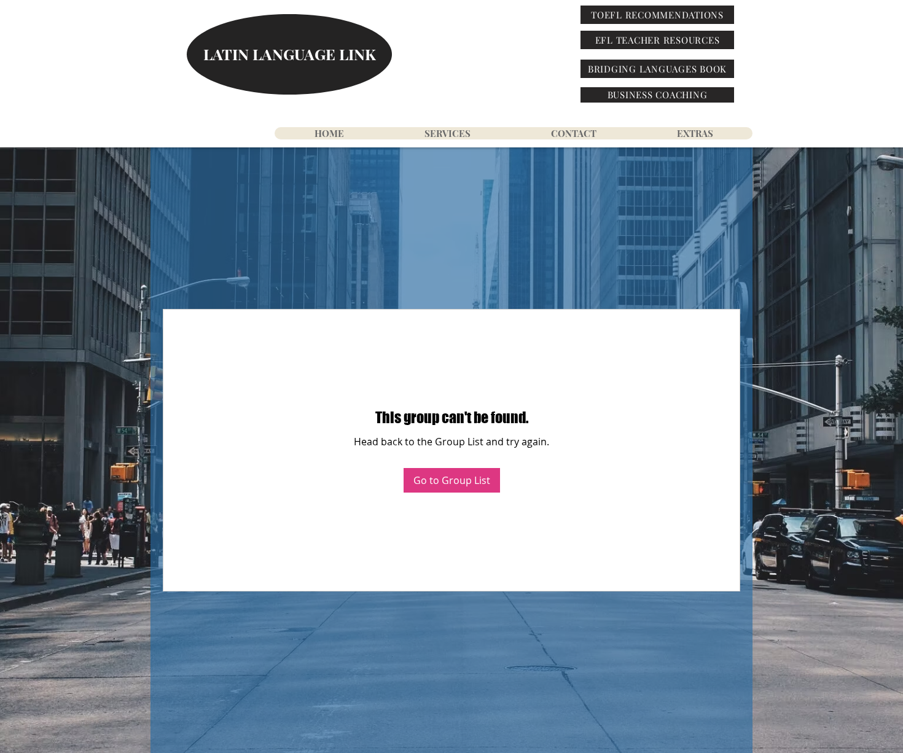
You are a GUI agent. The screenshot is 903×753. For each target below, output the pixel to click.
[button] (694, 133)
